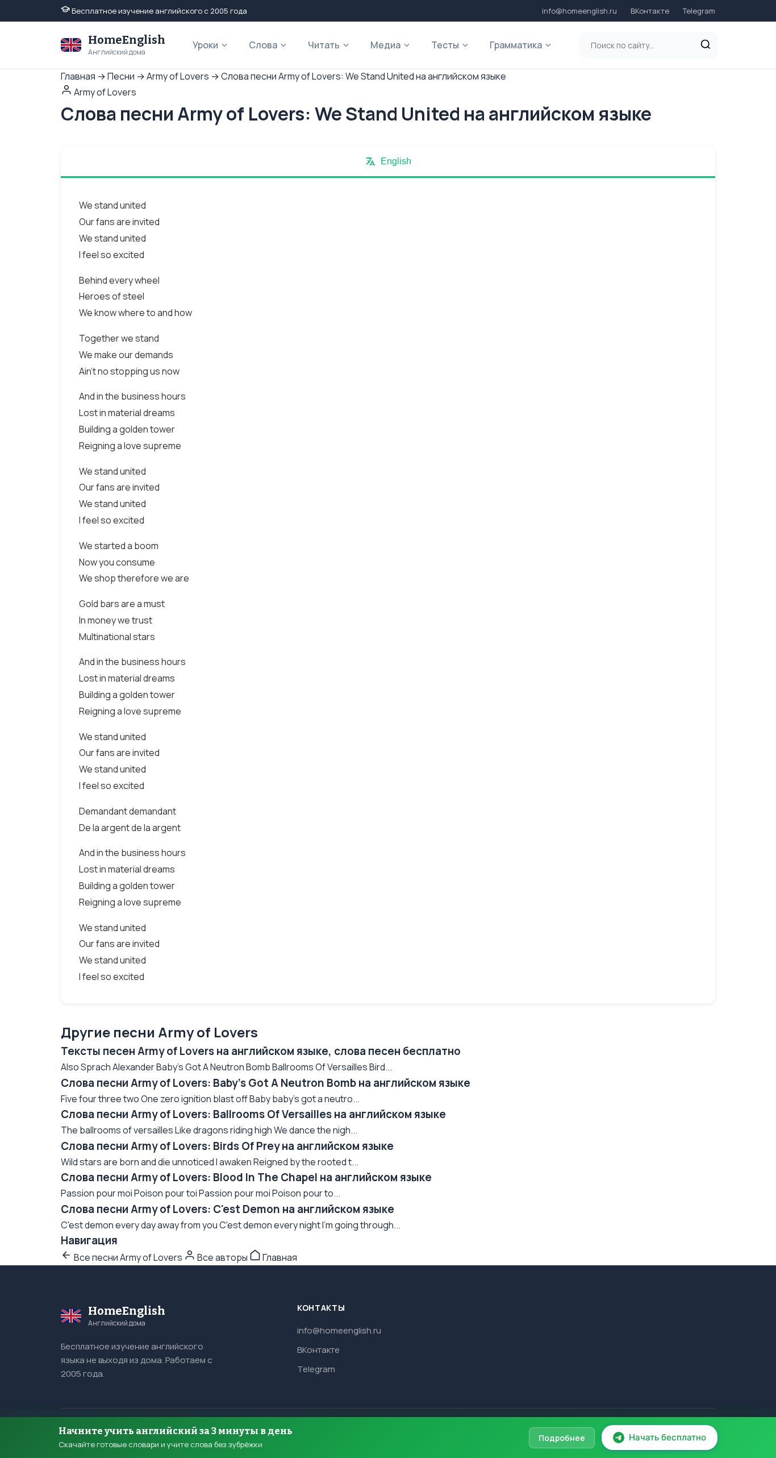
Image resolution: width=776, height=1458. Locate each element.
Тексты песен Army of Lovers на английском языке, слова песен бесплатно (261, 1051)
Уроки (205, 45)
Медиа (385, 45)
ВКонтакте (650, 11)
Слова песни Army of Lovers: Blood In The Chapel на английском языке (246, 1177)
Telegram (699, 11)
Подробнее (562, 1437)
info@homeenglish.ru (579, 11)
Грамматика (516, 45)
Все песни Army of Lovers (128, 1257)
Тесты (445, 45)
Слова (263, 45)
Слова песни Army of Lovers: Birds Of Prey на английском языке (227, 1146)
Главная (78, 76)
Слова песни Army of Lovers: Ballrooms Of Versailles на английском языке (253, 1114)
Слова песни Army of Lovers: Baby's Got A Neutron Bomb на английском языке (265, 1082)
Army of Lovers (178, 76)
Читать (324, 45)
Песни (121, 76)
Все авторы (222, 1257)
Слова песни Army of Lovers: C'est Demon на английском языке (227, 1209)
